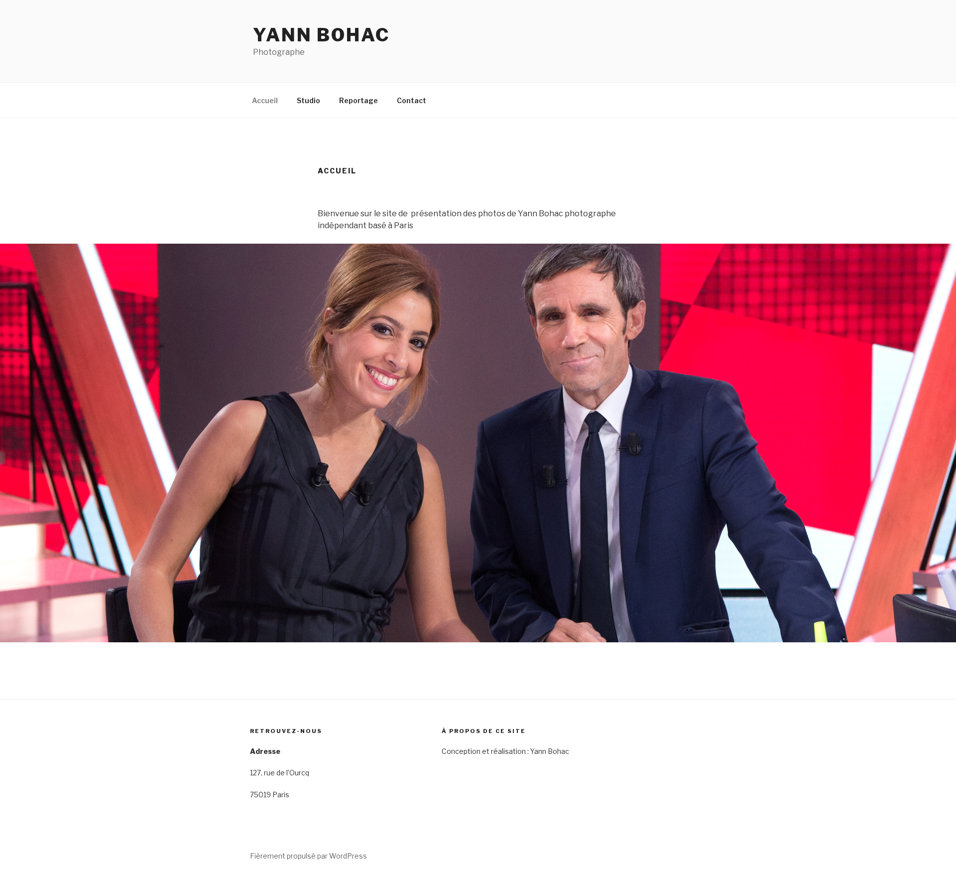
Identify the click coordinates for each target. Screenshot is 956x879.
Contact (411, 100)
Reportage (358, 100)
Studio (308, 100)
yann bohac (321, 35)
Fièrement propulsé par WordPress (308, 856)
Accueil (265, 100)
